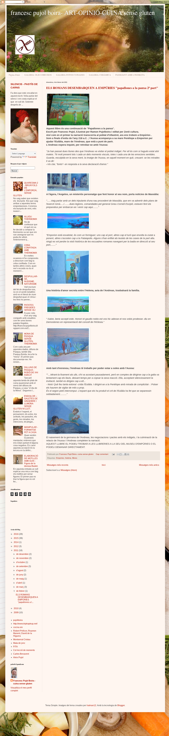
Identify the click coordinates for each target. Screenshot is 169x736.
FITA (15, 646)
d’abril (19, 583)
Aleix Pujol (18, 657)
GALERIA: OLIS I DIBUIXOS (38, 74)
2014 (16, 542)
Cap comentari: (102, 454)
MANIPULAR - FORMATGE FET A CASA (31, 429)
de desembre (22, 554)
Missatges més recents (57, 465)
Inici (104, 465)
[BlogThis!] (120, 454)
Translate (32, 157)
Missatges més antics (149, 465)
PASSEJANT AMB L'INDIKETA (130, 74)
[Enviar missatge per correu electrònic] (113, 454)
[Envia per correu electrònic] (118, 454)
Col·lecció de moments (24, 650)
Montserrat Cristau (21, 639)
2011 (16, 550)
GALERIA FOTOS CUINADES (70, 74)
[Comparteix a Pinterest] (128, 454)
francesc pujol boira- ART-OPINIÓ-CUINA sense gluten (83, 12)
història (68, 458)
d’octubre (20, 562)
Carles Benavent (21, 654)
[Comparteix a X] (123, 454)
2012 (16, 546)
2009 (16, 612)
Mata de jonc (19, 643)
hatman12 (91, 705)
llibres (74, 458)
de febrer (20, 591)
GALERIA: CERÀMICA (100, 74)
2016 (16, 534)
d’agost (20, 570)
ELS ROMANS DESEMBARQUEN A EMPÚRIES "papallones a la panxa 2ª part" (102, 87)
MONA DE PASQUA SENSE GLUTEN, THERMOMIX (30, 339)
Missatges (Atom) (69, 470)
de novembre (22, 558)
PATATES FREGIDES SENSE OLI (29, 307)
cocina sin (18, 627)
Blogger (121, 705)
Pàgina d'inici (14, 74)
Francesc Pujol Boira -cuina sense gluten (24, 682)
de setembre (22, 566)
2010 (16, 608)
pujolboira (18, 620)
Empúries (60, 458)
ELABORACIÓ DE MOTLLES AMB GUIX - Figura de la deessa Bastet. (31, 461)
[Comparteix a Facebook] (125, 454)
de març (20, 587)
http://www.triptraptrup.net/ (25, 624)
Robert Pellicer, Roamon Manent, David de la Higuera (24, 633)
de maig (20, 579)
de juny (20, 575)
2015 (16, 538)
